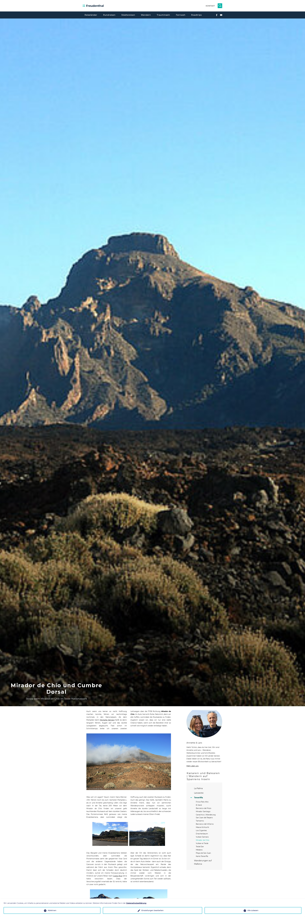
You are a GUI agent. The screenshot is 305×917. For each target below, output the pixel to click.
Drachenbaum (202, 834)
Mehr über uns (192, 766)
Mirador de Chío (202, 840)
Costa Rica (117, 876)
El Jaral (199, 805)
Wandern (146, 15)
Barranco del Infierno (205, 824)
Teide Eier (200, 847)
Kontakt (210, 6)
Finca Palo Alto (202, 802)
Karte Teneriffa (202, 856)
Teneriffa (198, 797)
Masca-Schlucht (202, 827)
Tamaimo (200, 821)
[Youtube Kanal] (221, 15)
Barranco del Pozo (203, 808)
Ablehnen (52, 910)
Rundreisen (109, 15)
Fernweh (180, 15)
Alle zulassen (252, 910)
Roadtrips (196, 15)
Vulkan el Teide (202, 843)
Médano (199, 850)
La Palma (198, 788)
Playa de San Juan (203, 853)
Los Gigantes (201, 830)
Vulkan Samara (202, 837)
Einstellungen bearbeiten (152, 910)
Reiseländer (91, 15)
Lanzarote (198, 793)
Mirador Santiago (203, 811)
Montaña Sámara (107, 720)
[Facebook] (217, 15)
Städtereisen (128, 15)
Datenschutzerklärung (136, 903)
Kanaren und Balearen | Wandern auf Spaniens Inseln (203, 776)
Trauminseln (163, 15)
